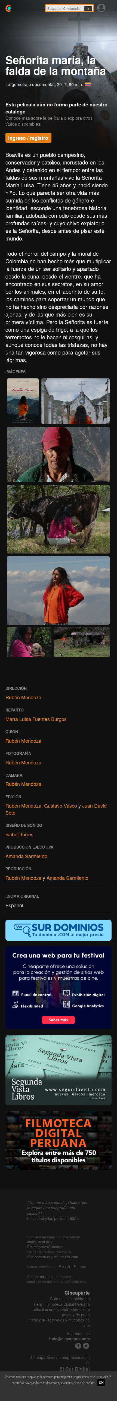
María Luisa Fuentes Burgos (36, 718)
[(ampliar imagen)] (23, 401)
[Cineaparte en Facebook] (78, 1345)
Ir (88, 9)
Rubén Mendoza (23, 697)
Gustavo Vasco (60, 805)
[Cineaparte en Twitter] (86, 1345)
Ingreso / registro (28, 137)
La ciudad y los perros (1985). (53, 1218)
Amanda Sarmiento (26, 855)
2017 (62, 84)
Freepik (64, 1266)
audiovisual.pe (38, 1241)
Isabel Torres (19, 834)
